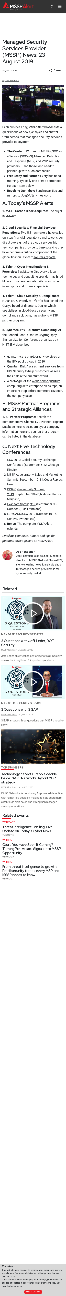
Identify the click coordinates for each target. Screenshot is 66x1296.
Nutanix (7, 301)
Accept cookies (33, 1292)
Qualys (7, 305)
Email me (8, 536)
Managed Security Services (22, 634)
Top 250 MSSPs (12, 767)
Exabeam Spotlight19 (21, 504)
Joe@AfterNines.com (35, 195)
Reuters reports (45, 257)
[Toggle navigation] (60, 6)
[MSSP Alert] (18, 7)
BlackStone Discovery (32, 271)
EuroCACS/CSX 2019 (21, 514)
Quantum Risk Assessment (25, 366)
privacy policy (49, 1283)
